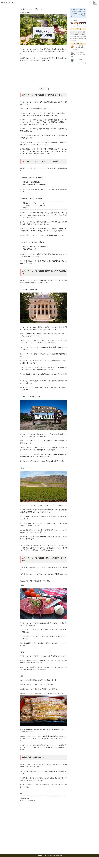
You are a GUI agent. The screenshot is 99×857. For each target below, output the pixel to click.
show (46, 89)
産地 (71, 38)
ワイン (72, 36)
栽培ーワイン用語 (81, 36)
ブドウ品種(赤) (82, 34)
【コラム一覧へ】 (81, 63)
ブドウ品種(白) (74, 34)
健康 (75, 36)
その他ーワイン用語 (80, 32)
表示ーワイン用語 (77, 38)
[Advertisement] (43, 74)
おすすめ (72, 32)
